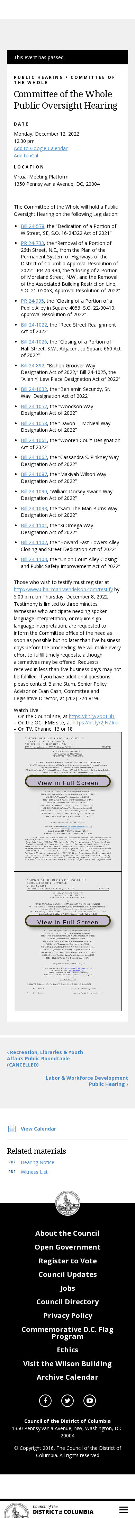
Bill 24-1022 (34, 324)
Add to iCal (26, 155)
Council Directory (67, 1301)
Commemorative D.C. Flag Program (67, 1333)
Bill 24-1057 (34, 406)
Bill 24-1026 (34, 341)
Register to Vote (67, 1260)
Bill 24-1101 (34, 525)
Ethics (67, 1349)
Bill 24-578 (32, 226)
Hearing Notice (37, 1162)
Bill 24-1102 (34, 542)
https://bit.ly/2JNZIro (95, 722)
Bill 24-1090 (34, 491)
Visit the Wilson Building (67, 1363)
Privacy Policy (67, 1315)
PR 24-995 (32, 301)
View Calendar (38, 1128)
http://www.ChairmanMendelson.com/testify (63, 589)
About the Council (67, 1233)
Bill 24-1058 (34, 423)
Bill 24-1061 (34, 440)
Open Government (68, 1247)
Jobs (67, 1288)
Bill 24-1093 (34, 508)
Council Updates (67, 1274)
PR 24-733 (32, 243)
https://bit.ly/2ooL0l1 (92, 716)
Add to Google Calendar (41, 148)
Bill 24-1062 (34, 457)
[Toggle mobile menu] (123, 1509)
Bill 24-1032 (34, 389)
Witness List (34, 1172)
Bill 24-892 (32, 365)
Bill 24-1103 (34, 559)
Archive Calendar (67, 1377)
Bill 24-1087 (34, 474)
